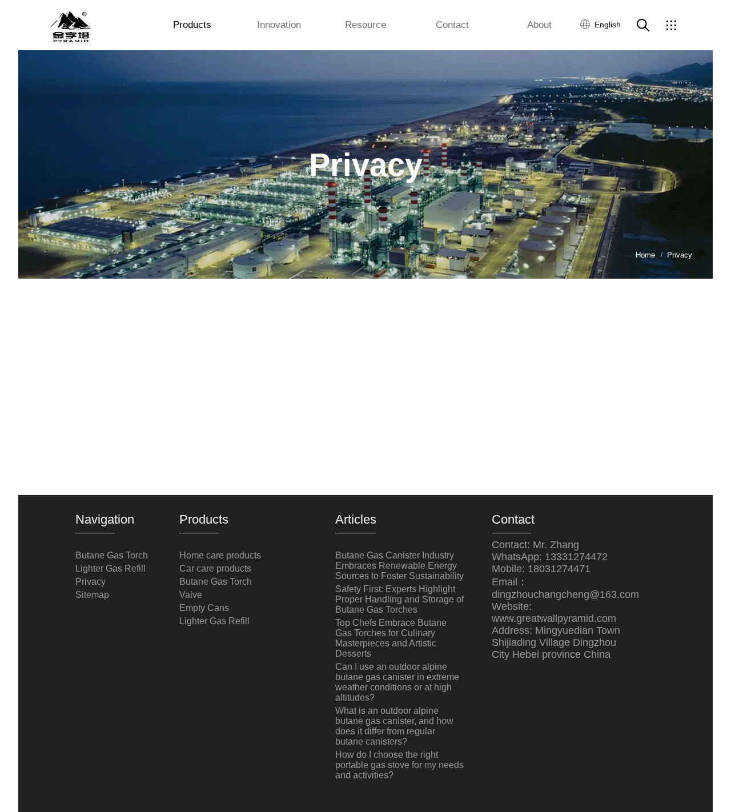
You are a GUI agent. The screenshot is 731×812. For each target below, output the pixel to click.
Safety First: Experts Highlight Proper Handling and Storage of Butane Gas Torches (399, 599)
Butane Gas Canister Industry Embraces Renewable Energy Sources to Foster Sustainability (399, 565)
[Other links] (671, 25)
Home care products (220, 555)
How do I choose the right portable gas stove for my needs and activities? (399, 765)
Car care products (215, 568)
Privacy (90, 581)
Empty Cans (204, 608)
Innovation (279, 24)
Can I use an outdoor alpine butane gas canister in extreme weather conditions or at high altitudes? (397, 682)
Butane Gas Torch (111, 555)
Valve (190, 595)
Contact (452, 24)
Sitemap (92, 595)
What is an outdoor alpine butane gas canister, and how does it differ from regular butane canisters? (394, 726)
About (539, 24)
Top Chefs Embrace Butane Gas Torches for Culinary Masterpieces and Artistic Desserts (391, 638)
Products (192, 24)
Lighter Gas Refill (110, 568)
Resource (365, 24)
